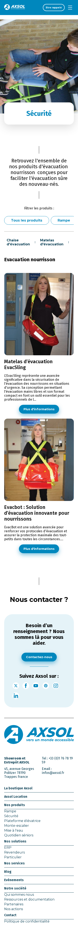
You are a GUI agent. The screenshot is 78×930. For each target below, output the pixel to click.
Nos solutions (15, 841)
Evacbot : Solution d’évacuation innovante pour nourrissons (36, 513)
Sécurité (11, 816)
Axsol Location (15, 797)
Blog (7, 872)
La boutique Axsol (18, 788)
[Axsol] (14, 7)
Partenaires (13, 904)
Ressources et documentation (29, 899)
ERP (7, 848)
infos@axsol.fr (53, 773)
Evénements (14, 880)
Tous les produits (26, 220)
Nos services (14, 863)
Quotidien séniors (18, 835)
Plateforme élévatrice (22, 821)
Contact (10, 915)
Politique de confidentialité (27, 921)
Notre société (15, 888)
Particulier (13, 857)
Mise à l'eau (13, 830)
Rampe (64, 220)
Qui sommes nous (19, 895)
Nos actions (13, 909)
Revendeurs (14, 852)
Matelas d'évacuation (51, 242)
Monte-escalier (16, 826)
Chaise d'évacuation (18, 242)
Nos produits (14, 805)
